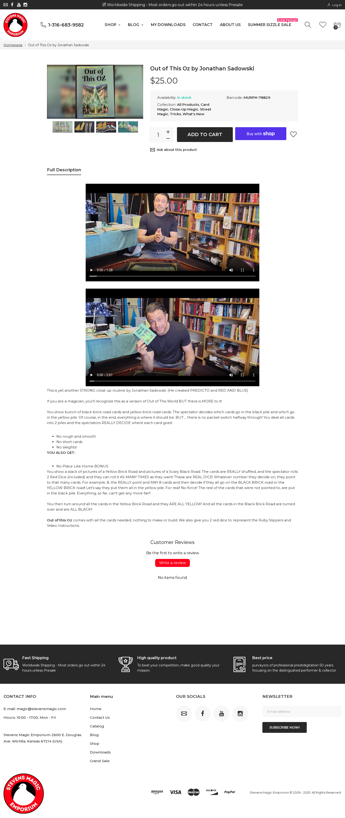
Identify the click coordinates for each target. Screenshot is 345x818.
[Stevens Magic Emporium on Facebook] (12, 5)
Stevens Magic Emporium (269, 792)
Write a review (172, 563)
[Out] (62, 127)
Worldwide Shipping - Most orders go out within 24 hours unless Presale (174, 5)
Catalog (97, 726)
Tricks (175, 114)
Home (95, 709)
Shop (94, 743)
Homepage (13, 45)
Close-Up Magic (184, 109)
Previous (55, 92)
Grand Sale (100, 761)
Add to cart (205, 134)
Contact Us (100, 717)
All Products (188, 104)
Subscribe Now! (284, 727)
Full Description (64, 169)
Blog (94, 735)
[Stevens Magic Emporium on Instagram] (25, 5)
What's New (193, 114)
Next (135, 92)
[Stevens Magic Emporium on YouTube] (18, 5)
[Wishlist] (323, 25)
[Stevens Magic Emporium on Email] (5, 5)
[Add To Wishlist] (293, 134)
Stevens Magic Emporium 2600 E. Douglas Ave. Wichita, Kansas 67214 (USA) (42, 738)
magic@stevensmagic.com (41, 709)
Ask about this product (177, 150)
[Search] (308, 25)
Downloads (100, 752)
